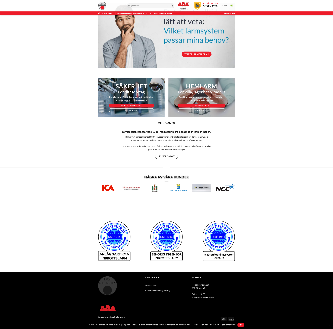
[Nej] (329, 326)
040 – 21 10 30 (198, 294)
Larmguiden (228, 13)
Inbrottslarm (150, 285)
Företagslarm (105, 13)
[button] (227, 6)
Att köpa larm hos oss (161, 13)
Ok (241, 325)
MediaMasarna (120, 317)
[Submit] (172, 6)
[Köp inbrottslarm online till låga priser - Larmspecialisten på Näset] (110, 5)
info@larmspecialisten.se (203, 297)
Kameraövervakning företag (131, 13)
